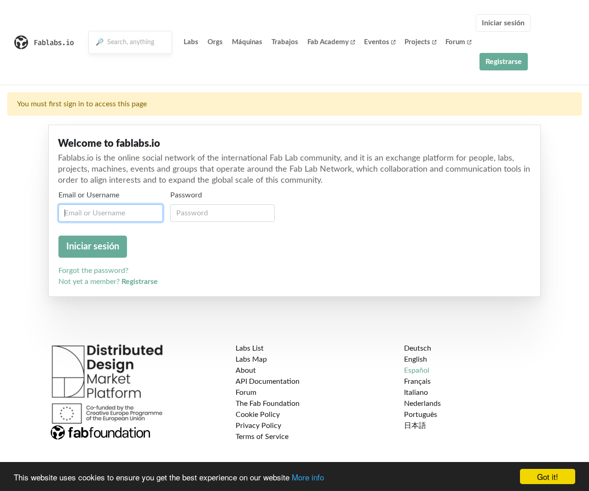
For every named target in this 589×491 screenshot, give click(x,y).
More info (308, 477)
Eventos (376, 42)
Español (416, 370)
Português (420, 414)
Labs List (250, 348)
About (246, 370)
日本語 (415, 425)
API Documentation (268, 381)
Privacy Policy (258, 425)
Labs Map (251, 359)
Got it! (547, 476)
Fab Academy (328, 42)
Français (417, 381)
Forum (455, 42)
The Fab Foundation (268, 403)
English (415, 359)
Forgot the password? (93, 270)
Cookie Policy (258, 414)
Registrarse (503, 61)
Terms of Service (262, 436)
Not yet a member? (108, 281)
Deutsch (417, 348)
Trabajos (284, 42)
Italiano (416, 392)
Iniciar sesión (503, 23)
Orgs (215, 42)
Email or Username (88, 195)
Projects (417, 42)
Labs (191, 42)
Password (186, 195)
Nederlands (422, 403)
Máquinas (247, 42)
